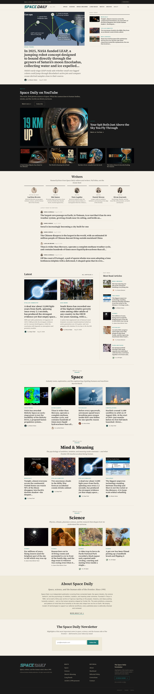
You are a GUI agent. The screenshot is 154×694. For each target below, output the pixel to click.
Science (72, 6)
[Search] (128, 6)
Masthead (93, 671)
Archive (109, 6)
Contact (92, 681)
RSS (125, 682)
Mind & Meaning (82, 6)
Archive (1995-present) (72, 681)
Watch (102, 6)
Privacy (119, 690)
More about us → (77, 613)
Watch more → (26, 104)
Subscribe (125, 1)
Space (65, 6)
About (116, 6)
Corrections (93, 677)
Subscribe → (122, 678)
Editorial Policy (95, 674)
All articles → (87, 274)
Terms (126, 690)
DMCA (132, 690)
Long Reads (94, 6)
